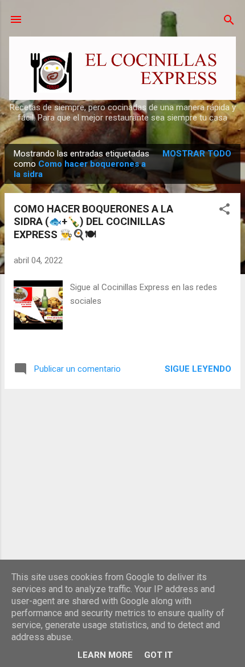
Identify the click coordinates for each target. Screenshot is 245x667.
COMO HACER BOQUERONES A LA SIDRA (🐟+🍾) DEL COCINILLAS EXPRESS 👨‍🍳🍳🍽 (93, 221)
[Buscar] (229, 21)
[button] (224, 210)
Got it (158, 655)
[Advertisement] (122, 478)
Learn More (105, 655)
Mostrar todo (196, 153)
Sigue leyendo (198, 369)
